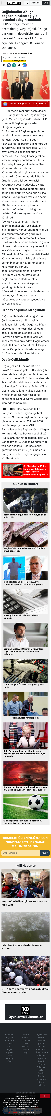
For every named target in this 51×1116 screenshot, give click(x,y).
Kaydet (45, 853)
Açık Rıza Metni (42, 1060)
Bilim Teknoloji (9, 1057)
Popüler (9, 1053)
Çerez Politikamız (41, 1048)
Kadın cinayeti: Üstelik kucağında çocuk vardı (23, 686)
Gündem (9, 1035)
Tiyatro (25, 1050)
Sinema (25, 1047)
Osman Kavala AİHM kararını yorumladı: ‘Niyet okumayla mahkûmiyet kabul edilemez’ (23, 651)
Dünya (9, 1044)
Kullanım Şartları (42, 1042)
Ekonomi (9, 1041)
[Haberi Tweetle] (4, 65)
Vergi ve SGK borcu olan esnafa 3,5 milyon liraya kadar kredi (24, 550)
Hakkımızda (41, 1079)
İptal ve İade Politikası (42, 1054)
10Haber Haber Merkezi (21, 54)
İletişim (41, 1085)
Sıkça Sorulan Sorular (41, 1073)
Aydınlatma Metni (42, 1036)
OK (45, 1096)
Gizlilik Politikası (41, 1065)
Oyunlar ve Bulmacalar (26, 1017)
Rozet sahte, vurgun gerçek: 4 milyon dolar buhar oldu (24, 516)
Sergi (25, 1053)
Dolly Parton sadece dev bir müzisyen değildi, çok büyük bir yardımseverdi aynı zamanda (24, 753)
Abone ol (35, 3)
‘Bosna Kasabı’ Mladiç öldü (25, 718)
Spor (9, 1047)
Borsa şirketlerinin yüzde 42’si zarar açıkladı (21, 617)
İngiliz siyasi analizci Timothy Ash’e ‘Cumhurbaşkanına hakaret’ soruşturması (24, 583)
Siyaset (6, 58)
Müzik (25, 1044)
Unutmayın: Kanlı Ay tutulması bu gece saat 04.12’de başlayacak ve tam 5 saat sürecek (25, 788)
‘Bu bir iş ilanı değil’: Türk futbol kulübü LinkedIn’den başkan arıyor (22, 822)
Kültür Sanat (25, 1036)
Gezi (9, 1061)
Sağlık (9, 1050)
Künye (41, 1082)
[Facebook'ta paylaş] (9, 65)
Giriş (46, 3)
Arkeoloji (25, 1041)
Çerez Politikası (12, 1112)
